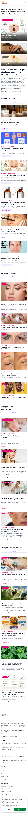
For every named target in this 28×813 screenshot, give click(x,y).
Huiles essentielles (5, 788)
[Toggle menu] (25, 2)
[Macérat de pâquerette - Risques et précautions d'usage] (14, 60)
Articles (3, 740)
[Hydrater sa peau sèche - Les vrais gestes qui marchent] (14, 48)
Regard (3, 237)
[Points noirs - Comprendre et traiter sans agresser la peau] (14, 29)
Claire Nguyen (4, 146)
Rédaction (4, 771)
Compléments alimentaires (7, 786)
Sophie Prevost (4, 119)
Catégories (4, 783)
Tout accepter (20, 809)
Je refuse (8, 809)
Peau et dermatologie (7, 20)
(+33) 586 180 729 (7, 734)
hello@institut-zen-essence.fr (10, 736)
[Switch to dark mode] (21, 2)
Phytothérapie (5, 56)
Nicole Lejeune (4, 227)
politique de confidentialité (13, 806)
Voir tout (14, 102)
